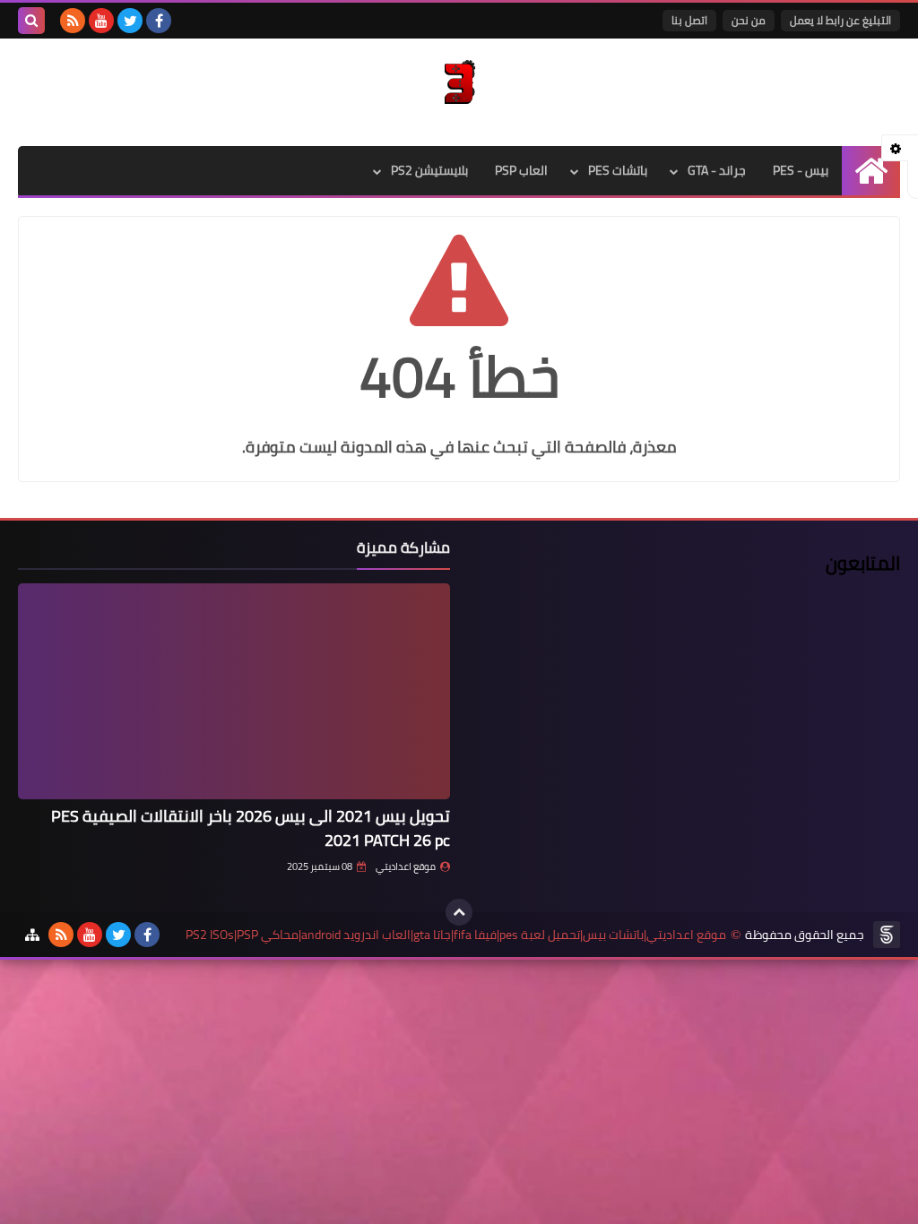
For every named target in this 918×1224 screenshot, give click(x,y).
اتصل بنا (689, 20)
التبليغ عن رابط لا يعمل (840, 20)
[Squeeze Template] (886, 934)
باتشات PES (617, 170)
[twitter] (130, 20)
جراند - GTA (717, 170)
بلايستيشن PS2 (429, 170)
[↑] (459, 912)
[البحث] (31, 20)
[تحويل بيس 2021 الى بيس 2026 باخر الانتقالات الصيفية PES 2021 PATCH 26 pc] (234, 691)
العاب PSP (521, 170)
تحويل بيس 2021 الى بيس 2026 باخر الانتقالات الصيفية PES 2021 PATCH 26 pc (250, 828)
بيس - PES (800, 170)
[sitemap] (32, 934)
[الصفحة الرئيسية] (871, 170)
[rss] (72, 20)
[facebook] (158, 20)
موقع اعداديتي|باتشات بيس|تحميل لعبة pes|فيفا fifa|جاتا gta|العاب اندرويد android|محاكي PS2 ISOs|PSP (456, 935)
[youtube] (101, 20)
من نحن (749, 20)
